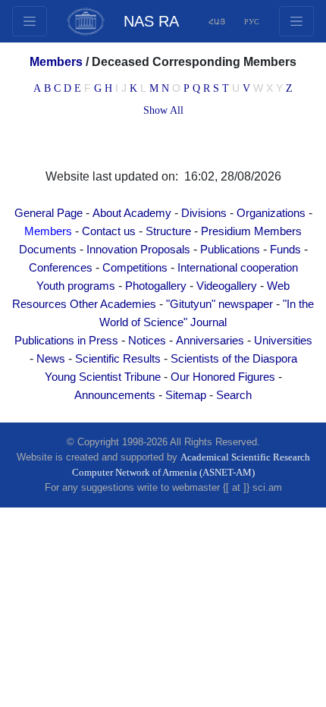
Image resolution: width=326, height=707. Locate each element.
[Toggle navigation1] (296, 21)
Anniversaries (210, 341)
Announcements (114, 395)
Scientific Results (118, 359)
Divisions (204, 213)
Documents (48, 250)
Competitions (135, 268)
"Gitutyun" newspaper (219, 304)
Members (48, 231)
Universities (283, 341)
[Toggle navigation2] (29, 21)
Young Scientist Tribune (103, 377)
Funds (285, 250)
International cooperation (237, 268)
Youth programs (75, 286)
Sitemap (185, 395)
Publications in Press (66, 341)
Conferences (60, 268)
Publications (230, 250)
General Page (48, 213)
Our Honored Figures (223, 377)
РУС (251, 21)
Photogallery (156, 286)
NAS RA (151, 21)
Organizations (271, 213)
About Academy (131, 213)
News (50, 359)
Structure (168, 231)
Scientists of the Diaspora (234, 359)
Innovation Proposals (138, 250)
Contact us (109, 231)
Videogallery (226, 286)
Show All (163, 110)
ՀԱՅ (216, 21)
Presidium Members (251, 231)
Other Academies (113, 304)
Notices (147, 341)
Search (234, 395)
